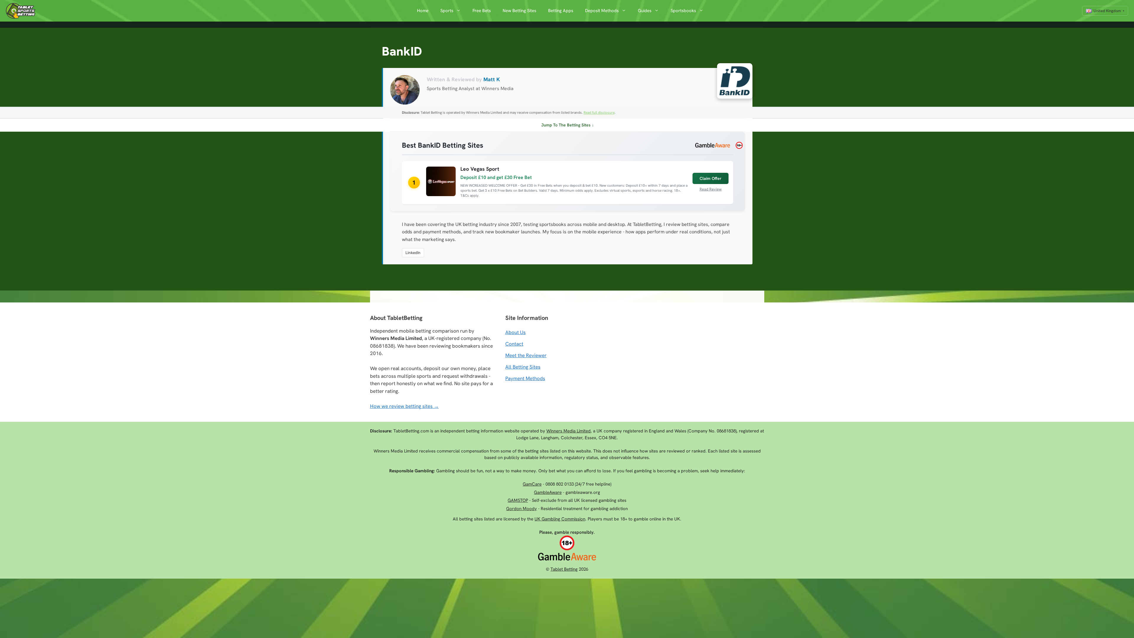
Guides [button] (644, 11)
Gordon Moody (521, 509)
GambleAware (548, 492)
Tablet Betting (564, 569)
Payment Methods (525, 378)
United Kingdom (1107, 10)
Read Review (711, 189)
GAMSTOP (518, 500)
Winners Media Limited (568, 431)
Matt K (491, 79)
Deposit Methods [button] (602, 11)
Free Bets (481, 11)
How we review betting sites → (404, 406)
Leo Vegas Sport (479, 168)
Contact (514, 344)
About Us (515, 332)
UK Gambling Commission (560, 519)
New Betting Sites (519, 11)
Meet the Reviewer (526, 355)
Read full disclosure (599, 112)
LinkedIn (413, 252)
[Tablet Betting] (22, 11)
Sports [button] (446, 11)
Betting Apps (560, 11)
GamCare (532, 484)
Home (422, 11)
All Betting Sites (522, 367)
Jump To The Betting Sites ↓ (567, 125)
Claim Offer (710, 178)
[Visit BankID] (731, 82)
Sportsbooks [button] (683, 11)
